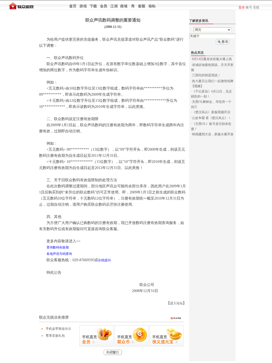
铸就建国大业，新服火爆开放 (212, 134)
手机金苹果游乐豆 (58, 329)
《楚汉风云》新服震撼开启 (211, 112)
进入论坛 (176, 303)
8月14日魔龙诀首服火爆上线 (212, 59)
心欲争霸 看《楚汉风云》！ (211, 118)
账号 (249, 7)
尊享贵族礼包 (55, 335)
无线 (256, 7)
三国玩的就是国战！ (206, 75)
